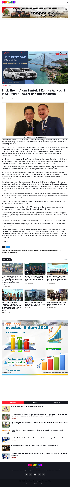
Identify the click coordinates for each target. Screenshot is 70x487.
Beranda (4, 85)
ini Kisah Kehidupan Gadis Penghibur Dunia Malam (27, 406)
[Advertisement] (35, 35)
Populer (13, 402)
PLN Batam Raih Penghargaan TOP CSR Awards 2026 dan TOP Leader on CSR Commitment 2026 (34, 279)
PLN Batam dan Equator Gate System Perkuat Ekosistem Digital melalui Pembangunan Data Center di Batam (57, 279)
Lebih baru (5, 316)
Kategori (57, 402)
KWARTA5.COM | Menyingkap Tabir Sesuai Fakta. (38, 481)
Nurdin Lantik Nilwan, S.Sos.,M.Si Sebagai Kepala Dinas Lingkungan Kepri (34, 446)
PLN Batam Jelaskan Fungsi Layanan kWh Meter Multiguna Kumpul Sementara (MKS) (35, 304)
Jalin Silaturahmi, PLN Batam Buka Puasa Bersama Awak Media (56, 304)
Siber (42, 484)
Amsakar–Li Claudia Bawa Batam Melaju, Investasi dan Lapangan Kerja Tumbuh (37, 438)
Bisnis (9, 85)
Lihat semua (65, 259)
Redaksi (35, 484)
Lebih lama (64, 316)
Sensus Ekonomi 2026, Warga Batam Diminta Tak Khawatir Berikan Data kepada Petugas (37, 430)
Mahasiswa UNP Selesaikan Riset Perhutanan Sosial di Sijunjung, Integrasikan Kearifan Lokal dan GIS (39, 423)
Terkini (35, 402)
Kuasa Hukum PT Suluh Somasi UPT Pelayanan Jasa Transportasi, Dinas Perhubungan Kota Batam (39, 454)
